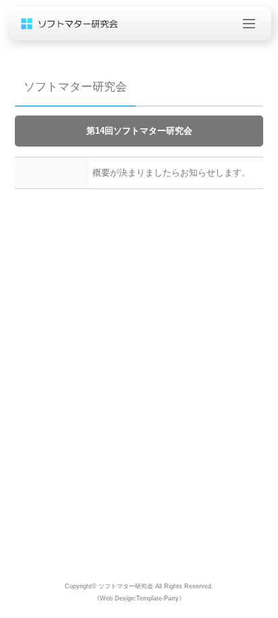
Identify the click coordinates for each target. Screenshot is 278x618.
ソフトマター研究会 (126, 586)
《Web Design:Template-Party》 (139, 598)
